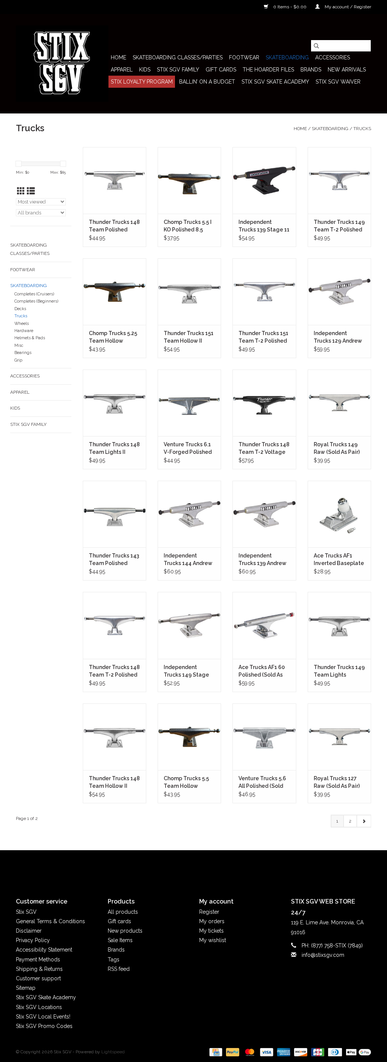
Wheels (21, 323)
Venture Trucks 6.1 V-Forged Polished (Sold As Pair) (188, 448)
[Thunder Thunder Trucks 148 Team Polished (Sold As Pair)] (114, 180)
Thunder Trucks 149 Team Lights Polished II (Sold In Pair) (339, 671)
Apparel (122, 70)
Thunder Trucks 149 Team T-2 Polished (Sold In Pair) (339, 226)
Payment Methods (38, 959)
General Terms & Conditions (50, 921)
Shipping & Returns (39, 969)
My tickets (211, 931)
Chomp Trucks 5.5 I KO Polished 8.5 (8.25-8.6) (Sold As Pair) (188, 226)
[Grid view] (21, 191)
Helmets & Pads (29, 337)
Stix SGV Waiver (338, 82)
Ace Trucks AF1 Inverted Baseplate (339, 559)
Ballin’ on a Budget (207, 82)
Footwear (244, 57)
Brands (310, 70)
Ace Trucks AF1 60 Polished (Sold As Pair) (261, 671)
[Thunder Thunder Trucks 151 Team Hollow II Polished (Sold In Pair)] (189, 291)
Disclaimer (29, 931)
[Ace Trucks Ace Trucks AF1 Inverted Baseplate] (339, 514)
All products (123, 912)
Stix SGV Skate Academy (275, 82)
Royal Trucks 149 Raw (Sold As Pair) (337, 448)
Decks (20, 308)
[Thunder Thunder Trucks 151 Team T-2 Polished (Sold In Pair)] (264, 291)
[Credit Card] (215, 1051)
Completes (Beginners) (36, 301)
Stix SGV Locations (39, 1007)
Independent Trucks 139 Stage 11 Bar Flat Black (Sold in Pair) (263, 226)
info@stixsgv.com (323, 955)
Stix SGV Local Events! (43, 1017)
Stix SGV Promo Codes (44, 1026)
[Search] (316, 46)
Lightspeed (113, 1051)
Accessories (332, 57)
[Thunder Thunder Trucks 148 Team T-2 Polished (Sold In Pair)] (114, 625)
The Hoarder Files (268, 70)
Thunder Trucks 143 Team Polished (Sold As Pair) (114, 560)
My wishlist (212, 940)
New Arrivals (347, 70)
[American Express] (282, 1051)
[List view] (31, 191)
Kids (144, 70)
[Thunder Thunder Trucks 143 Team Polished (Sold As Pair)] (114, 514)
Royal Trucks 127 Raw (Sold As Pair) (337, 782)
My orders (211, 921)
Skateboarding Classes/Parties (178, 57)
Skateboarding (287, 57)
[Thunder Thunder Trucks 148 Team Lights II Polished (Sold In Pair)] (114, 403)
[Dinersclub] (334, 1051)
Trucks (362, 128)
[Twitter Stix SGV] (180, 868)
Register (209, 912)
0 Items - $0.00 (290, 6)
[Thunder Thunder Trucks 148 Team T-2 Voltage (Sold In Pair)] (264, 403)
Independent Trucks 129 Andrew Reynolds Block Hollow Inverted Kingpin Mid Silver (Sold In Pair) (338, 337)
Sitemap (26, 988)
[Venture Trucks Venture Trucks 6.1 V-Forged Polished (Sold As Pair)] (189, 403)
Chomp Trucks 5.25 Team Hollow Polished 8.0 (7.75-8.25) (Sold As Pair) (113, 337)
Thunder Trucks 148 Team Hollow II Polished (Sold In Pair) (114, 782)
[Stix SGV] (62, 63)
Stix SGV (26, 912)
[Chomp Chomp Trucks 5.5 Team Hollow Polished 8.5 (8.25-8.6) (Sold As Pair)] (189, 736)
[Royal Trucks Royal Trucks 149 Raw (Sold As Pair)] (339, 403)
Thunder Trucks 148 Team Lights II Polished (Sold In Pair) (114, 448)
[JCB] (316, 1051)
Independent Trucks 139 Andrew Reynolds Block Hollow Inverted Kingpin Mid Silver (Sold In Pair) (262, 560)
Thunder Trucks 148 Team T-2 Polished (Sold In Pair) (114, 671)
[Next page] (364, 821)
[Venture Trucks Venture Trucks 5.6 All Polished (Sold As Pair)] (264, 736)
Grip (18, 360)
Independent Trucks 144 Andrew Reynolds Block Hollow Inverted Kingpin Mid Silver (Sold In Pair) (188, 560)
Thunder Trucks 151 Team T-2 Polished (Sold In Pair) (263, 337)
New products (125, 931)
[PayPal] (231, 1051)
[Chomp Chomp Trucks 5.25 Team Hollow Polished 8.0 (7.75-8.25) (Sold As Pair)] (114, 291)
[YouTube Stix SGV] (193, 868)
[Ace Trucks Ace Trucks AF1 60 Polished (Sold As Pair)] (264, 625)
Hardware (23, 330)
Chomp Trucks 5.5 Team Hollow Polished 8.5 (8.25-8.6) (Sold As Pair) (187, 782)
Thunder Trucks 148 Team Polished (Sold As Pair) (114, 226)
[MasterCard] (248, 1051)
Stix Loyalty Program (142, 82)
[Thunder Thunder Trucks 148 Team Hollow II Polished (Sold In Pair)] (114, 736)
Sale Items (120, 940)
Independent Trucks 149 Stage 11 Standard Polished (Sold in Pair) (186, 671)
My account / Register (347, 6)
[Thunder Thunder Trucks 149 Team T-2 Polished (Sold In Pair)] (339, 180)
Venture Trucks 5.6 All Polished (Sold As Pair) (262, 782)
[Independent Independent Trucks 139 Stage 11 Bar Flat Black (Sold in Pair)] (264, 180)
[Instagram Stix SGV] (207, 868)
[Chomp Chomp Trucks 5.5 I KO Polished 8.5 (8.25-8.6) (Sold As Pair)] (189, 180)
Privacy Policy (33, 940)
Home (118, 57)
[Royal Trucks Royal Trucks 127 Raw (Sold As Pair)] (339, 736)
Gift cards (221, 70)
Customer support (38, 978)
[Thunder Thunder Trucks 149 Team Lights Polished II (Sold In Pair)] (339, 625)
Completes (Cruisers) (34, 294)
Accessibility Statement (44, 950)
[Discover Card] (299, 1051)
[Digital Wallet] (357, 1051)
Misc (18, 345)
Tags (113, 959)
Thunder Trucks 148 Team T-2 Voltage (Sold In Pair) (263, 448)
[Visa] (265, 1051)
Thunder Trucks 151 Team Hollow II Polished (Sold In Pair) (189, 337)
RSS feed (119, 969)
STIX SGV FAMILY (178, 70)
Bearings (22, 352)
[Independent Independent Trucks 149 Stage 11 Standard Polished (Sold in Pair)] (189, 625)
